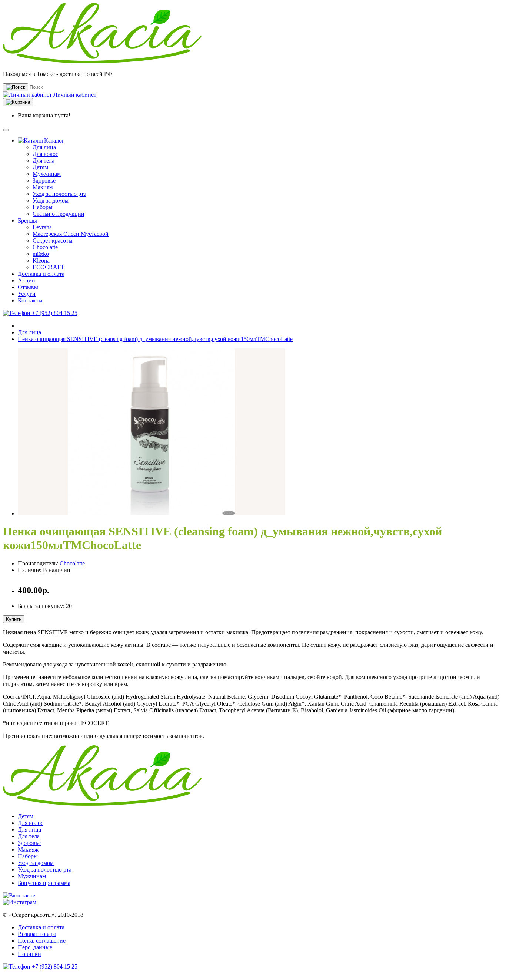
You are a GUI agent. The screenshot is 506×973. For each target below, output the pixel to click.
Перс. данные (35, 947)
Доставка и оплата (41, 274)
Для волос (45, 154)
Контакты (30, 300)
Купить (13, 619)
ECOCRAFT (48, 267)
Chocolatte (45, 247)
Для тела (43, 160)
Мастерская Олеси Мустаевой (71, 234)
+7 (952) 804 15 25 (53, 313)
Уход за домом (51, 200)
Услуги (27, 294)
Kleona (41, 260)
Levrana (42, 227)
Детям (40, 167)
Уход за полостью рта (59, 194)
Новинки (29, 954)
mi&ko (41, 254)
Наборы (43, 207)
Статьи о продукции (58, 214)
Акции (26, 280)
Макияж (43, 187)
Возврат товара (37, 934)
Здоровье (44, 180)
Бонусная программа (44, 883)
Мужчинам (47, 174)
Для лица (44, 147)
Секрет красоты (53, 240)
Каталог (54, 140)
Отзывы (28, 287)
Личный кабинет (74, 94)
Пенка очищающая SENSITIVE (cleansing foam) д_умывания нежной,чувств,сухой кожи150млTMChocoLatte (155, 339)
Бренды (27, 220)
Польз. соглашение (42, 940)
